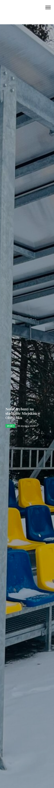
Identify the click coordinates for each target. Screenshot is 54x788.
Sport (10, 426)
